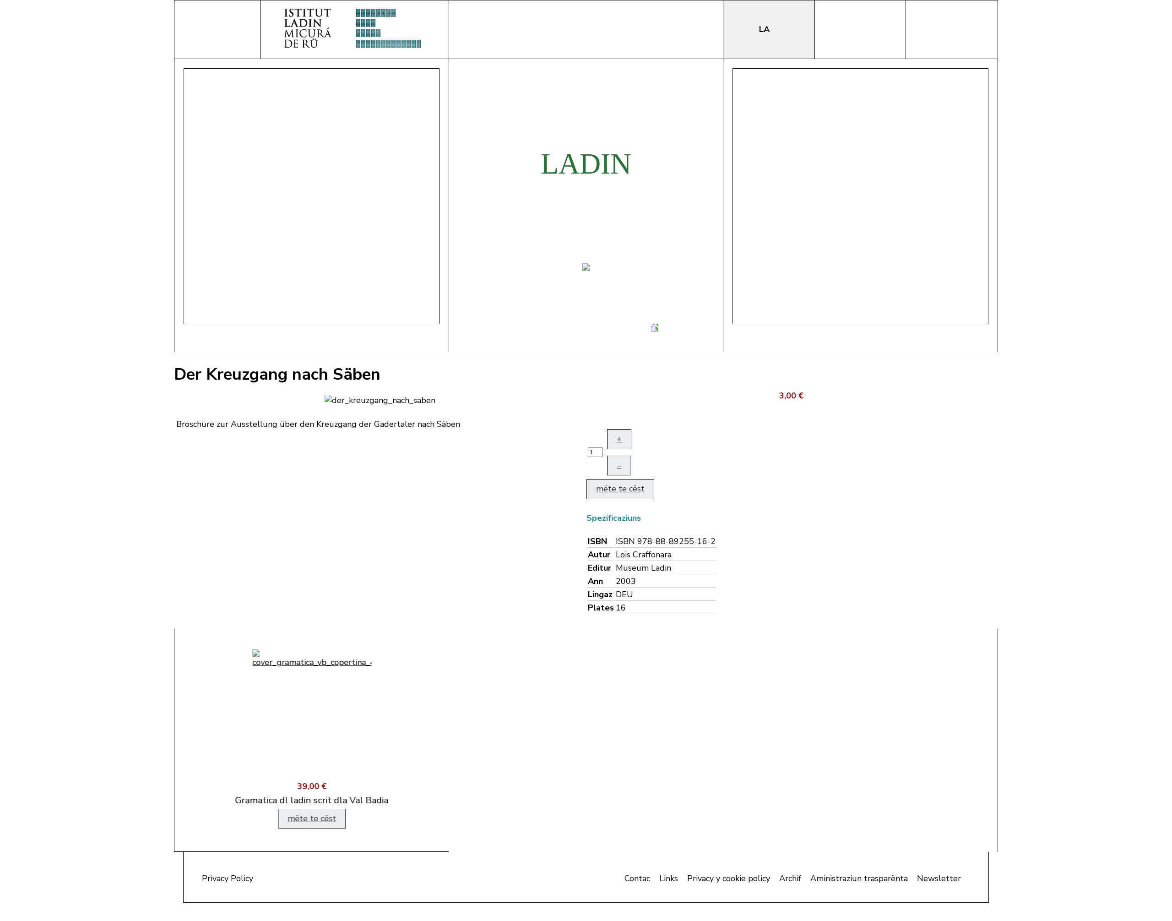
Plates (601, 607)
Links (668, 878)
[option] (311, 740)
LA (765, 29)
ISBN (597, 541)
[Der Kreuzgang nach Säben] (380, 399)
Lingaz (600, 594)
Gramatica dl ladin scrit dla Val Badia (311, 800)
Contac (637, 878)
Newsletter (939, 878)
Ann (595, 581)
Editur (599, 567)
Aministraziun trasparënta (859, 878)
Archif (790, 878)
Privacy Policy (227, 878)
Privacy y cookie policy (728, 878)
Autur (599, 554)
